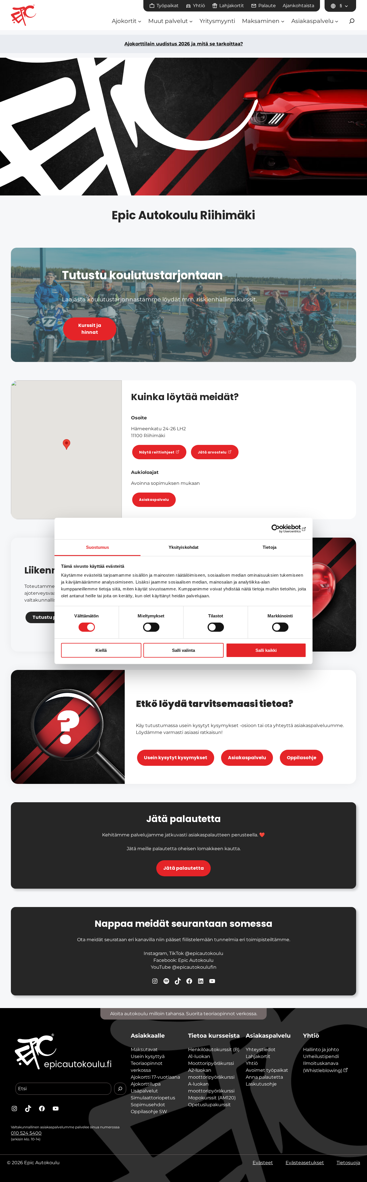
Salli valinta (183, 650)
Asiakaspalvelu (154, 499)
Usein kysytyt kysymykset (175, 757)
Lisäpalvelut (144, 1091)
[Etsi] (120, 1089)
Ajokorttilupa (146, 1084)
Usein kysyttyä (148, 1056)
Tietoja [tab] (269, 547)
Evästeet (263, 1162)
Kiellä (101, 650)
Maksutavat (144, 1049)
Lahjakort (256, 1056)
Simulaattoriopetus (153, 1097)
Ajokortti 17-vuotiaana (155, 1077)
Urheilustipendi (321, 1056)
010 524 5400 (26, 1133)
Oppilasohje (301, 757)
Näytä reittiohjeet (157, 451)
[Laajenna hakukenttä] (351, 21)
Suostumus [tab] (97, 547)
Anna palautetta (264, 1077)
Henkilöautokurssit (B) (213, 1049)
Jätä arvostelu (212, 451)
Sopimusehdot (148, 1104)
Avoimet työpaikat (267, 1070)
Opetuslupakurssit (209, 1104)
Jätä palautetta (183, 868)
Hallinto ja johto (321, 1049)
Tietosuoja (348, 1162)
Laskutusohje (261, 1084)
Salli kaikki (266, 650)
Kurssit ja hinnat (89, 329)
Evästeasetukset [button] (305, 1162)
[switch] (151, 627)
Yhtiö (252, 1063)
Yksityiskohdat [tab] (183, 547)
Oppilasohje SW (149, 1111)
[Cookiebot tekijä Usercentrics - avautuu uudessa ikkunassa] (281, 528)
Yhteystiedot (261, 1049)
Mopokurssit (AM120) (212, 1097)
